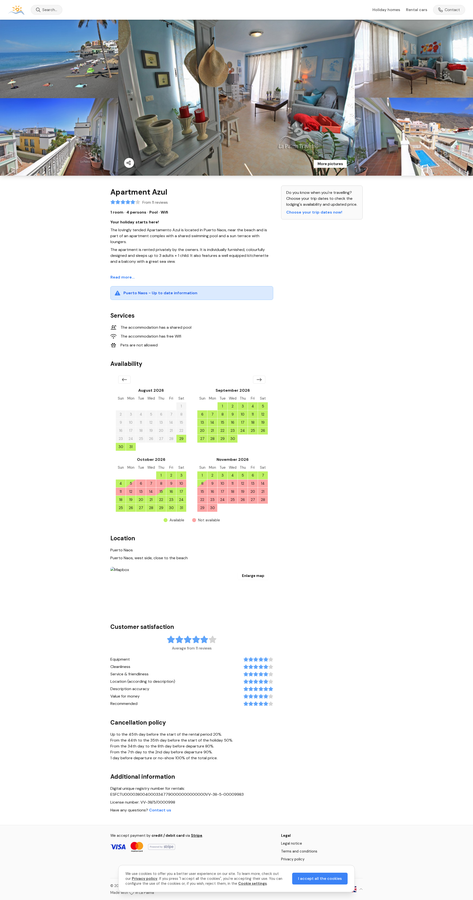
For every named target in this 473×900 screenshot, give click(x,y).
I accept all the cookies (320, 878)
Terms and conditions (299, 851)
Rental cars (416, 9)
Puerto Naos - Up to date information (160, 292)
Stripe (196, 835)
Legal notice (291, 843)
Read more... (122, 277)
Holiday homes (386, 9)
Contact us (160, 810)
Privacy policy (292, 859)
